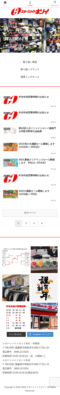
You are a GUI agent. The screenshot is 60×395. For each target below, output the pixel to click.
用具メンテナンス (30, 77)
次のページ (30, 212)
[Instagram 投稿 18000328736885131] (44, 259)
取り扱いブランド (30, 69)
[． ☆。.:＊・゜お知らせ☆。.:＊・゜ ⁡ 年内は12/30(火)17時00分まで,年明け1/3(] (15, 316)
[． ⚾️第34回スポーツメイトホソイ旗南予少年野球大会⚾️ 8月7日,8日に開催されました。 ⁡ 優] (15, 259)
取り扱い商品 (30, 62)
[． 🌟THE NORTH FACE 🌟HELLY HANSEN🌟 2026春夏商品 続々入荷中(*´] (15, 288)
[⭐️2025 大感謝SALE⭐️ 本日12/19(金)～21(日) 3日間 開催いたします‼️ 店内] (44, 316)
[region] (30, 35)
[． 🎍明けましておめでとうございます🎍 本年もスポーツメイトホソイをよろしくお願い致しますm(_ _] (44, 288)
